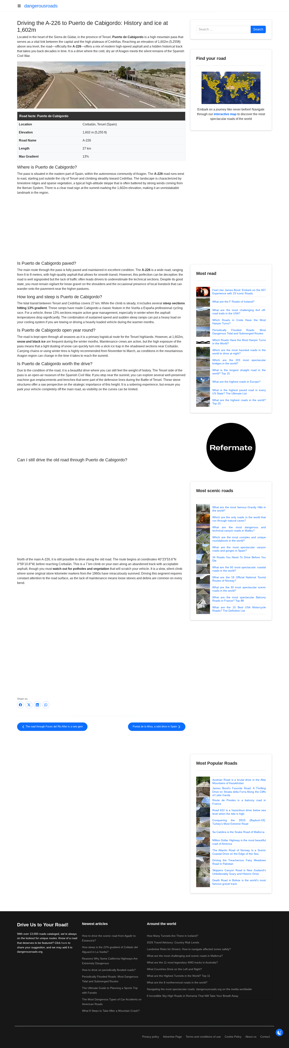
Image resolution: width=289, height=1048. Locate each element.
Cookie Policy (233, 1036)
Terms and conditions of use (203, 1036)
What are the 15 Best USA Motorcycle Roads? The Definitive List (239, 609)
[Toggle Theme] (279, 1032)
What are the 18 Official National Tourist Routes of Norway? (239, 579)
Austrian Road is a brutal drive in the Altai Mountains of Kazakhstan (239, 781)
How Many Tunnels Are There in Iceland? (172, 935)
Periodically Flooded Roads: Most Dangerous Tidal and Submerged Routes (239, 331)
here (64, 942)
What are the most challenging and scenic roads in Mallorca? (185, 955)
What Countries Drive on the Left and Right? (174, 969)
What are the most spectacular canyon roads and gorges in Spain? (239, 549)
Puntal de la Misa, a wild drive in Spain (155, 726)
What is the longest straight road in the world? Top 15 (239, 371)
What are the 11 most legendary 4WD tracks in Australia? (182, 962)
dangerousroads (41, 5)
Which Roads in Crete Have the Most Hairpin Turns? (239, 321)
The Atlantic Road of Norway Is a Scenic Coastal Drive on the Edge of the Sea (239, 852)
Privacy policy (150, 1036)
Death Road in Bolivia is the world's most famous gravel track (239, 882)
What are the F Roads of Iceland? (233, 301)
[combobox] (223, 29)
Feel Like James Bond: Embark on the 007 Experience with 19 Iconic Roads (239, 291)
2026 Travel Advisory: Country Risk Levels (173, 942)
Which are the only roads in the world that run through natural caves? (239, 519)
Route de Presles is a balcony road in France (239, 802)
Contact (265, 1036)
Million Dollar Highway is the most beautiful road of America (239, 842)
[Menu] (20, 6)
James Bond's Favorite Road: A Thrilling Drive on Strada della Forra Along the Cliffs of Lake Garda (239, 792)
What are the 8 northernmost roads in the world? (177, 982)
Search (258, 29)
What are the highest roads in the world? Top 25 (239, 402)
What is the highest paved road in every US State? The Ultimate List (239, 392)
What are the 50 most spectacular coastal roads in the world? (239, 569)
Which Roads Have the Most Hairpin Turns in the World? (239, 341)
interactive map (225, 114)
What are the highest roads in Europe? (236, 381)
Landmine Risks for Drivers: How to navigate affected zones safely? (189, 949)
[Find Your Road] (231, 87)
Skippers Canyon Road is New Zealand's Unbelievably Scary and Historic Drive (239, 872)
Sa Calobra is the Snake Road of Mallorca (238, 832)
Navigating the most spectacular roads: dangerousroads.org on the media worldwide (199, 989)
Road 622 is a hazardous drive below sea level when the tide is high (239, 812)
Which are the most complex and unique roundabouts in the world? (239, 539)
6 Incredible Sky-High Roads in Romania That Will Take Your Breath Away (192, 995)
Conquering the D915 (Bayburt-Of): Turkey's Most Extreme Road (239, 822)
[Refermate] (231, 447)
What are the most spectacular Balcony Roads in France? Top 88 (239, 599)
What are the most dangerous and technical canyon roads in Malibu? (239, 529)
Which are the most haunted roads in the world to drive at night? (239, 351)
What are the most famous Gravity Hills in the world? (239, 509)
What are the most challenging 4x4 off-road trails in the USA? (239, 311)
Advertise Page (172, 1036)
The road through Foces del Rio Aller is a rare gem (54, 726)
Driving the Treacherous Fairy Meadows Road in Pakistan (239, 862)
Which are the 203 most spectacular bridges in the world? (239, 361)
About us (250, 1036)
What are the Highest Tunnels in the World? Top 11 (178, 975)
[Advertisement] (101, 227)
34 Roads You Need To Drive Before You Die (239, 559)
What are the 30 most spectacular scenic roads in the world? (239, 589)
